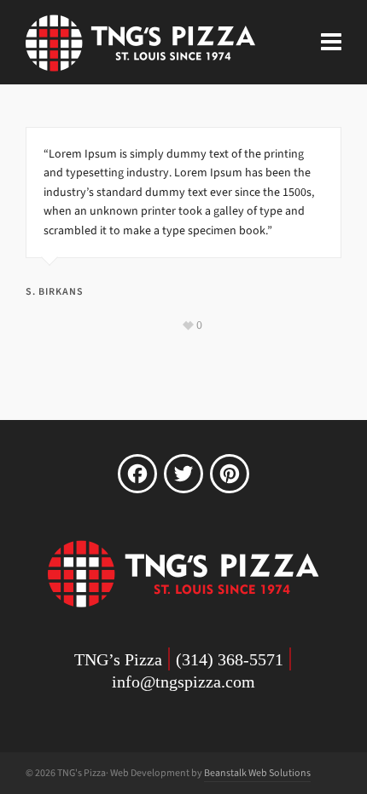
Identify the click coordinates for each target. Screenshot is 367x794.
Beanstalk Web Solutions (257, 773)
